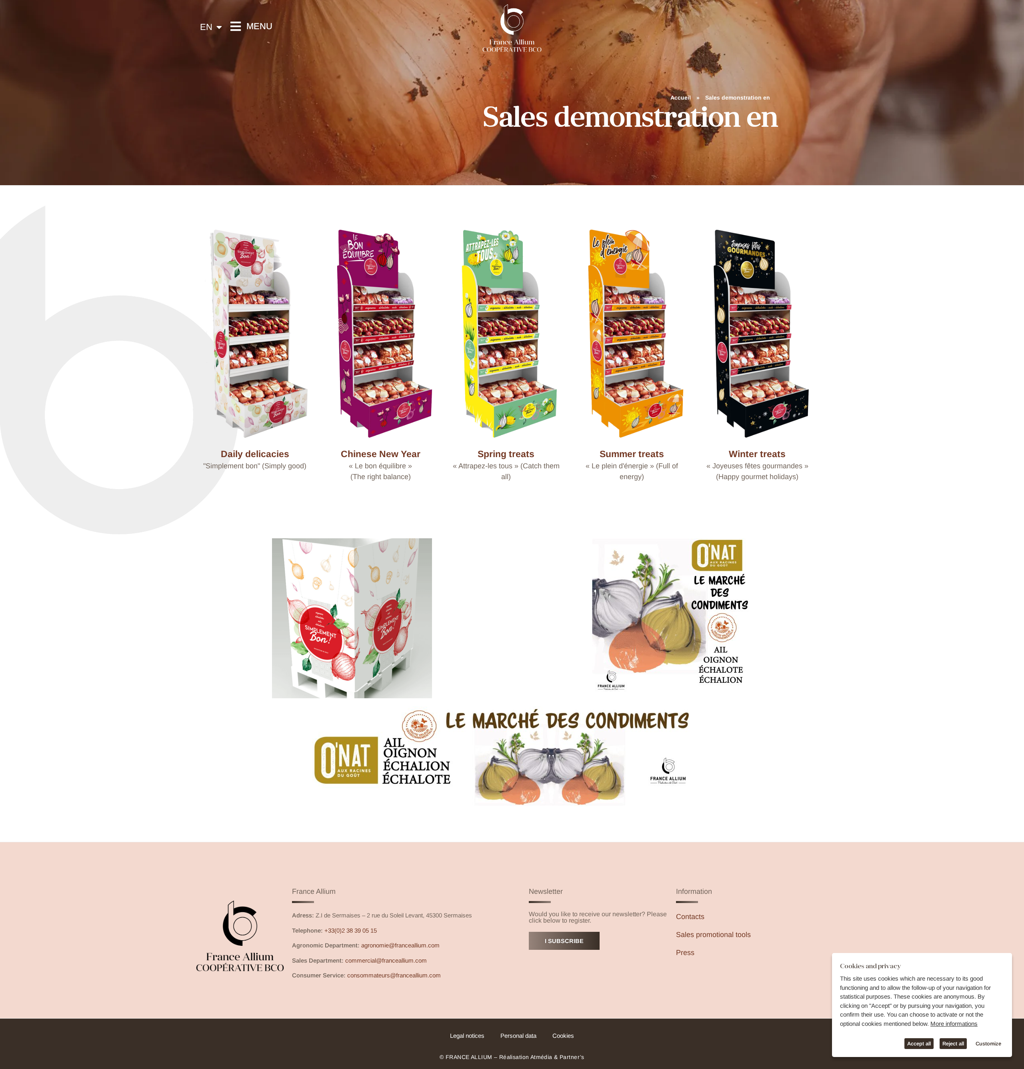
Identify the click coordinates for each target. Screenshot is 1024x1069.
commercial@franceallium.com (386, 960)
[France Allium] (512, 28)
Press (685, 953)
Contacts (690, 917)
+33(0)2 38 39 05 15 (350, 930)
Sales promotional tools (713, 935)
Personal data (518, 1035)
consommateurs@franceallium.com (394, 975)
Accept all (919, 1044)
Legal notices (467, 1035)
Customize (988, 1044)
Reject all (953, 1044)
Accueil (680, 97)
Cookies (563, 1035)
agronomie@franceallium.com (400, 945)
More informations (954, 1023)
